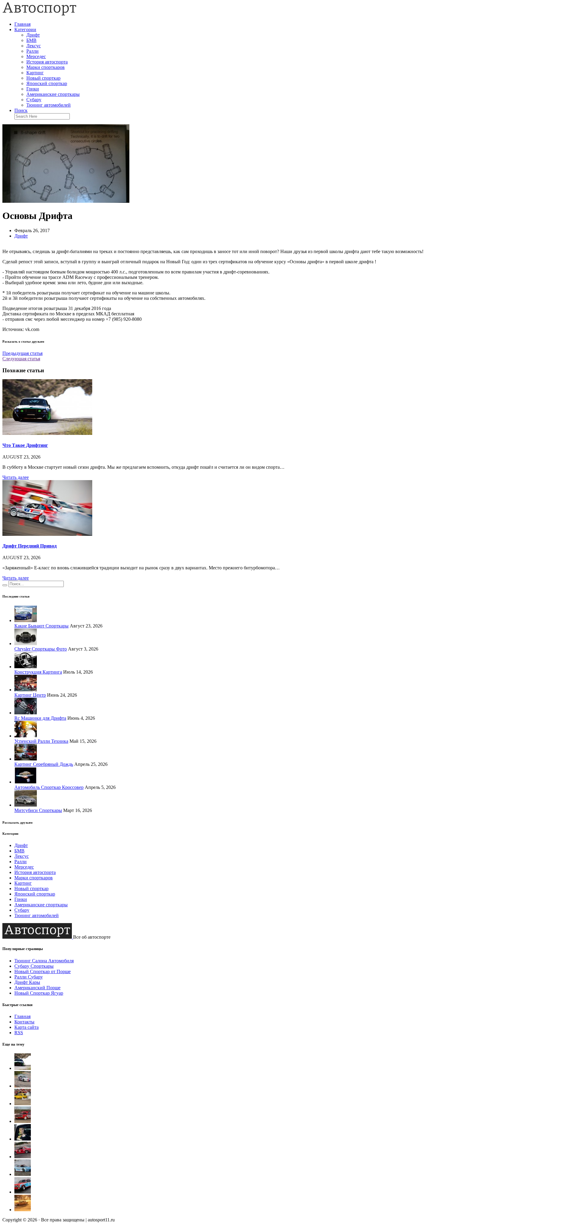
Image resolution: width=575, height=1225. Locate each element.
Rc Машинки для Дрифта (40, 718)
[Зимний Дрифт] (22, 1209)
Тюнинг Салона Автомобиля (44, 960)
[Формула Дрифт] (22, 1156)
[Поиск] (4, 585)
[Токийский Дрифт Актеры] (22, 1138)
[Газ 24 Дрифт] (22, 1191)
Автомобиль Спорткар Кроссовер (49, 787)
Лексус (33, 45)
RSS (18, 1032)
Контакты (24, 1021)
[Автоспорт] (39, 13)
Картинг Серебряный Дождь (43, 764)
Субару (33, 99)
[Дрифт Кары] (22, 1174)
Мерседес (36, 56)
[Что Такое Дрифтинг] (47, 433)
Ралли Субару (28, 976)
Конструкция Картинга (38, 671)
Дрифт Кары (27, 982)
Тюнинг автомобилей (48, 105)
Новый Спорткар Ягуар (38, 993)
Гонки (32, 88)
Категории (25, 29)
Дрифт (33, 34)
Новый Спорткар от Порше (42, 971)
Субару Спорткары (34, 966)
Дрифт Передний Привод (29, 545)
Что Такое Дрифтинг (25, 445)
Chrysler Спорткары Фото (40, 648)
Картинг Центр (30, 695)
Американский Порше (37, 987)
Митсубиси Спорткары (38, 810)
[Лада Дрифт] (22, 1103)
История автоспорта (47, 61)
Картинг (35, 72)
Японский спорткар (46, 83)
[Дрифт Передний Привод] (47, 534)
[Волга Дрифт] (22, 1121)
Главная (22, 24)
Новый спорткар (43, 78)
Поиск (21, 110)
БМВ (31, 40)
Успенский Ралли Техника (41, 741)
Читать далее (15, 477)
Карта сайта (26, 1027)
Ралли (32, 51)
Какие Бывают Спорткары (41, 625)
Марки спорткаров (45, 67)
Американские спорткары (53, 94)
